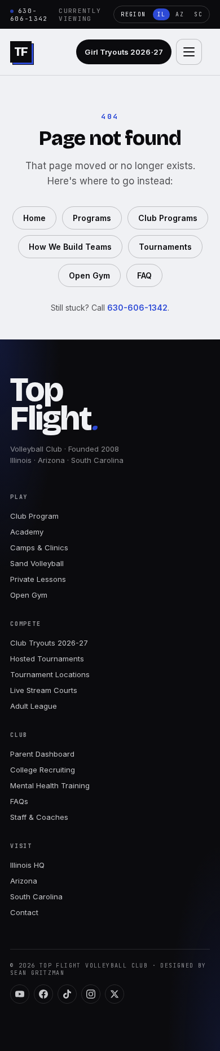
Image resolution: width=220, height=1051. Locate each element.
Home (34, 218)
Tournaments (165, 246)
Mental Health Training (50, 785)
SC (198, 14)
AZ (179, 14)
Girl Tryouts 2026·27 (124, 51)
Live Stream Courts (43, 690)
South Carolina (36, 896)
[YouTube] (19, 994)
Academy (26, 531)
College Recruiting (42, 769)
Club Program (34, 515)
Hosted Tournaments (47, 658)
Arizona (23, 880)
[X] (114, 994)
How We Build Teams (70, 246)
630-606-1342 (29, 15)
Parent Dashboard (42, 753)
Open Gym (89, 275)
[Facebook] (43, 994)
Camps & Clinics (39, 547)
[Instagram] (90, 994)
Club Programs (167, 218)
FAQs (19, 801)
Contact (24, 912)
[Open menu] (189, 52)
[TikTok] (67, 994)
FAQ (144, 275)
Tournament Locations (50, 674)
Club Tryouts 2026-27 (49, 642)
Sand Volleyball (37, 563)
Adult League (33, 705)
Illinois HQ (27, 864)
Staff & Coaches (39, 817)
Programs (92, 218)
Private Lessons (38, 579)
